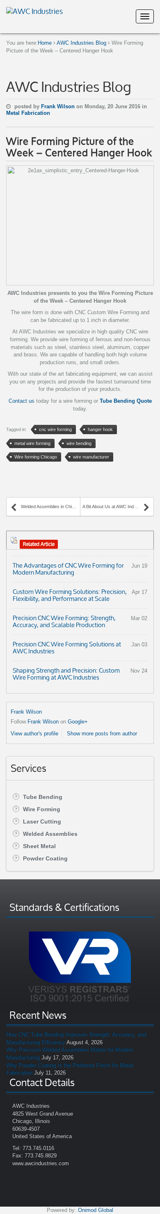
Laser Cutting (42, 821)
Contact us (21, 401)
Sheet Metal (39, 846)
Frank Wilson (58, 106)
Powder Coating (45, 858)
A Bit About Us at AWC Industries (114, 506)
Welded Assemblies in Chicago (50, 506)
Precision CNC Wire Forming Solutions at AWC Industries (67, 647)
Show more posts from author (102, 733)
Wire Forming (41, 809)
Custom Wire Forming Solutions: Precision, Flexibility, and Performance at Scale (70, 595)
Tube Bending (42, 797)
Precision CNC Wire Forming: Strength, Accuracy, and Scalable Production (64, 621)
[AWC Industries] (34, 10)
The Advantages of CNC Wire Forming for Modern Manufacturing (68, 569)
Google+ (78, 722)
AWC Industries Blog (81, 43)
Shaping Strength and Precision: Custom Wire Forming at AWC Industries (66, 674)
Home (45, 43)
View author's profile (34, 733)
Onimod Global (95, 1210)
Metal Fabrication (28, 113)
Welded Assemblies (50, 834)
